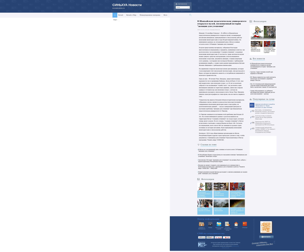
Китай (120, 15)
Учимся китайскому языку (227, 229)
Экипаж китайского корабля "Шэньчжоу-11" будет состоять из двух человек (265, 105)
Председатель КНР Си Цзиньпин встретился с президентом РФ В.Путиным (264, 123)
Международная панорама (150, 15)
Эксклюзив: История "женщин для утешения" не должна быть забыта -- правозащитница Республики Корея (222, 160)
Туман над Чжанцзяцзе (218, 209)
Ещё (115, 20)
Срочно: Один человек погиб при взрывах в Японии (261, 72)
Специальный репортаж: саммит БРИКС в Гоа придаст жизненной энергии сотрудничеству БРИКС (265, 130)
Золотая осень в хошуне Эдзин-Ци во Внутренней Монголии (263, 117)
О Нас (236, 227)
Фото (165, 15)
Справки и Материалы (201, 228)
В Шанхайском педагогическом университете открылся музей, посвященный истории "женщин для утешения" (262, 66)
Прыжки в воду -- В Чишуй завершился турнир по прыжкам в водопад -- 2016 (237, 212)
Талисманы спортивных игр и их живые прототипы (204, 194)
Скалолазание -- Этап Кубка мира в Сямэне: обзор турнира (237, 194)
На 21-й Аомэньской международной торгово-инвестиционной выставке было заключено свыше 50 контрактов (263, 85)
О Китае (244, 227)
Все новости (259, 59)
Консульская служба (219, 228)
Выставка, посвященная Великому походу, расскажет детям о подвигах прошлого (265, 111)
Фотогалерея (207, 179)
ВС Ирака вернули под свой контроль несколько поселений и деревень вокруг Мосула (263, 78)
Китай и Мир (131, 15)
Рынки (210, 227)
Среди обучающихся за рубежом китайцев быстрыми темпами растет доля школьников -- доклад (262, 92)
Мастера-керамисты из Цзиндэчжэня (219, 193)
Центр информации (208, 219)
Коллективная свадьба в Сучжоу (204, 209)
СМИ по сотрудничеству (211, 233)
